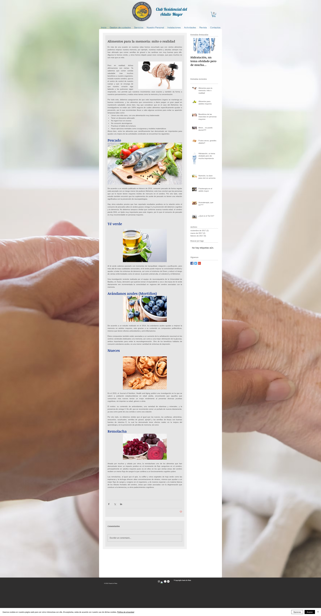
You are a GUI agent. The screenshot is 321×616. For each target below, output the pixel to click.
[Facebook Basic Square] (191, 263)
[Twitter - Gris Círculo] (165, 581)
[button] (214, 14)
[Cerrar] (317, 612)
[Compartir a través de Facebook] (109, 504)
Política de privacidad (125, 612)
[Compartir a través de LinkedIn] (121, 504)
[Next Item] (214, 46)
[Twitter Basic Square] (195, 263)
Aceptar (310, 612)
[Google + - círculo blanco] (168, 581)
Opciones (297, 612)
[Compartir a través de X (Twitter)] (115, 504)
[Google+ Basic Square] (199, 263)
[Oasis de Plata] (159, 581)
